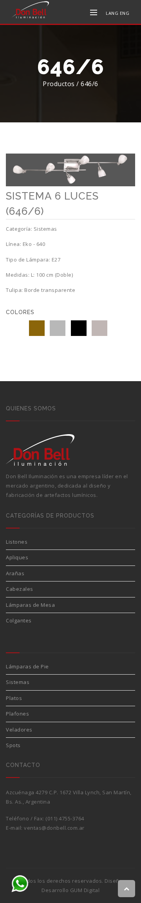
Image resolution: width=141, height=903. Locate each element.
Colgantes (19, 620)
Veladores (19, 729)
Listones (16, 541)
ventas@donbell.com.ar (54, 827)
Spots (13, 745)
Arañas (15, 573)
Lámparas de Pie (27, 666)
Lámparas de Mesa (30, 604)
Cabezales (19, 588)
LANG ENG (117, 13)
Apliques (17, 557)
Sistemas (17, 682)
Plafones (17, 713)
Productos (59, 84)
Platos (14, 698)
